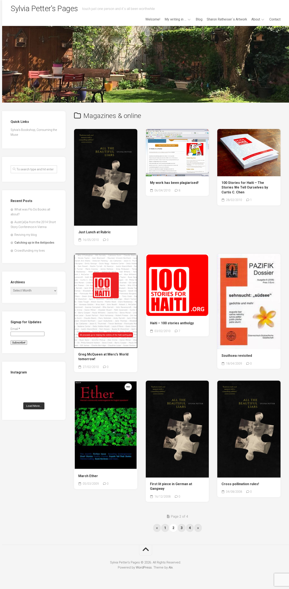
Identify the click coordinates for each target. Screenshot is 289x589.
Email (15, 329)
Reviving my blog (25, 234)
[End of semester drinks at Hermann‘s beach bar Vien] (50, 385)
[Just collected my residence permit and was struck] (18, 385)
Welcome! (152, 19)
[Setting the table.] (50, 395)
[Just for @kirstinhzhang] (34, 395)
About (255, 19)
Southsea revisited (237, 356)
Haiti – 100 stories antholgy (172, 323)
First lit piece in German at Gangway (171, 486)
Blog (199, 19)
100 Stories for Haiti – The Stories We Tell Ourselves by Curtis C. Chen (245, 187)
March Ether (88, 476)
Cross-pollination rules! (240, 484)
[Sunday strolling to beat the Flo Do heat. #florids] (34, 385)
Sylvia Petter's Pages (44, 8)
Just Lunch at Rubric (94, 232)
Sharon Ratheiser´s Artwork (227, 19)
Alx (171, 567)
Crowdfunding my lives (29, 250)
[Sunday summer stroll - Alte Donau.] (18, 395)
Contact (275, 19)
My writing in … (175, 19)
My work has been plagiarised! (174, 183)
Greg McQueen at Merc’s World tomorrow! (103, 356)
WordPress (144, 567)
